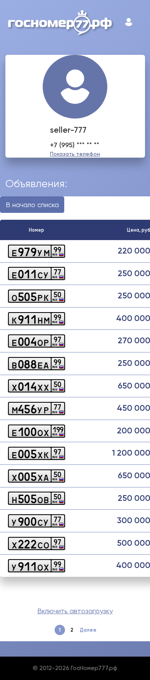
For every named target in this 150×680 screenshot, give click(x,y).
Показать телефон (75, 154)
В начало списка (32, 205)
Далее (88, 630)
